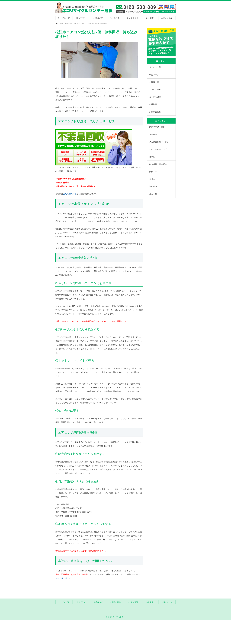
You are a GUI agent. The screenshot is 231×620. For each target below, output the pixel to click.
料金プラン (81, 18)
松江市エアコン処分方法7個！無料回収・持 (92, 23)
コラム (152, 179)
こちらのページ (70, 193)
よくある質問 (133, 18)
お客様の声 (98, 18)
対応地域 (153, 186)
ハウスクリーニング (158, 149)
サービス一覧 (64, 18)
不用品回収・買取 (70, 23)
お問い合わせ (167, 18)
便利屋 (152, 156)
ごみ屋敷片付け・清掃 (159, 141)
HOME (60, 23)
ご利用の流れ (115, 18)
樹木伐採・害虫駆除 (158, 164)
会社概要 (150, 18)
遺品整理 (153, 134)
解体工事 (153, 171)
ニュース (153, 193)
